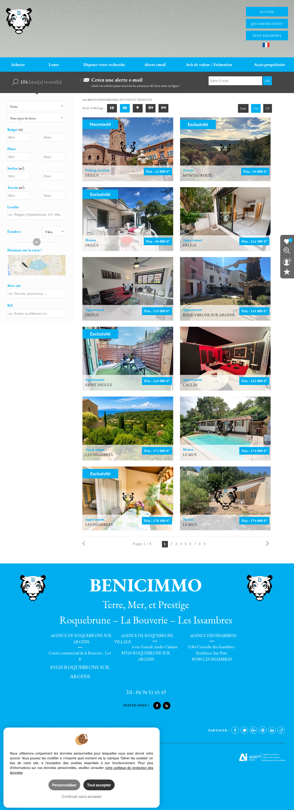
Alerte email (155, 64)
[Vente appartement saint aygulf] (127, 358)
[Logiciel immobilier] (250, 757)
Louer (54, 64)
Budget (13, 129)
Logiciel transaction (270, 754)
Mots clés (14, 285)
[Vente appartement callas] (225, 358)
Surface (15, 168)
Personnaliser (64, 785)
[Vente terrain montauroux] (225, 149)
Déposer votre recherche (104, 64)
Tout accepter (99, 785)
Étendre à (14, 231)
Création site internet (271, 757)
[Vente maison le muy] (225, 428)
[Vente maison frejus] (127, 219)
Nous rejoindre (267, 35)
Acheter (18, 64)
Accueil (267, 12)
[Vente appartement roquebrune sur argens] (225, 289)
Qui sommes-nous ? (267, 24)
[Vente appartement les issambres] (127, 428)
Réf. (10, 305)
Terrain (15, 187)
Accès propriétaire (269, 64)
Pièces (11, 149)
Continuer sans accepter (82, 796)
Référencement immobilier (273, 760)
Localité (13, 207)
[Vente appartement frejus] (225, 219)
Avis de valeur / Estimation (209, 64)
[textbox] (36, 215)
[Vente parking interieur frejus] (127, 149)
